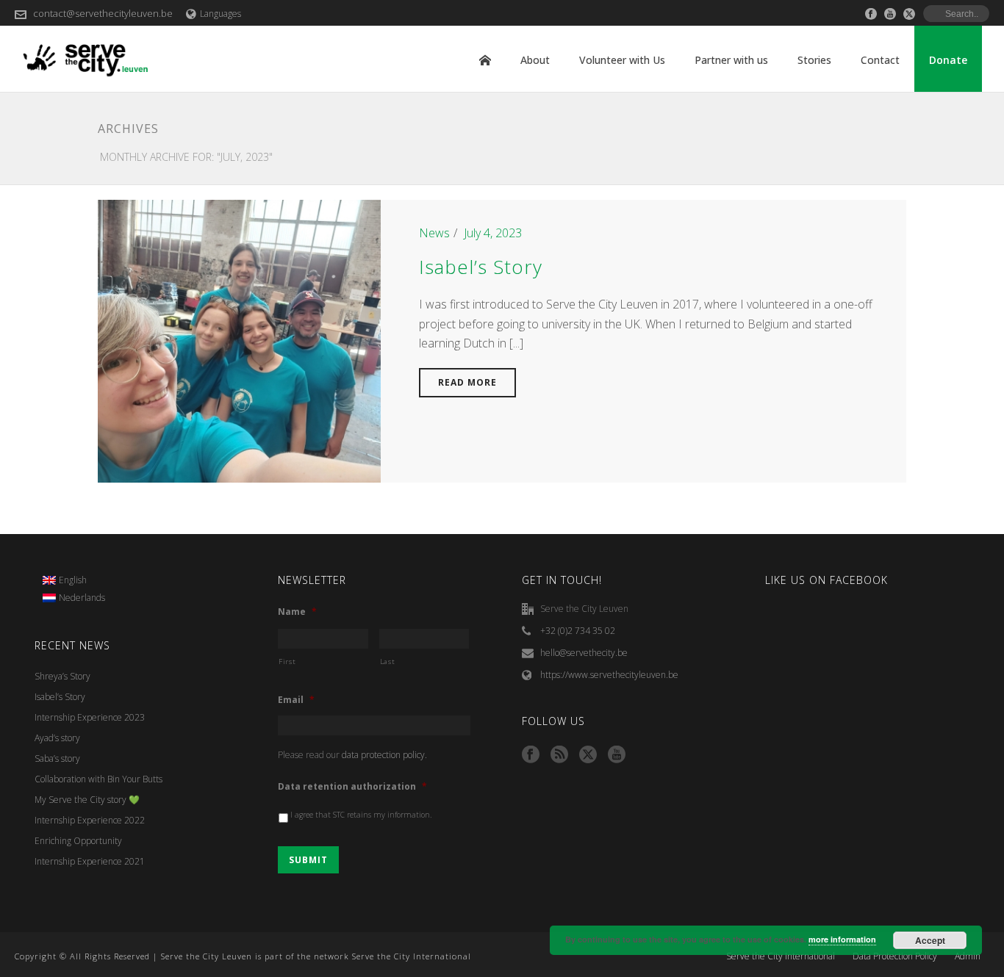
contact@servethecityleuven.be (103, 13)
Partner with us (731, 60)
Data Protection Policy (895, 956)
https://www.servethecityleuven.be (609, 674)
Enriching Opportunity (78, 840)
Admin (967, 956)
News (434, 233)
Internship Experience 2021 (90, 861)
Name (297, 612)
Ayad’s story (57, 738)
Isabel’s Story (480, 266)
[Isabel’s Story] (239, 340)
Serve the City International (780, 956)
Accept (930, 940)
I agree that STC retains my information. (361, 815)
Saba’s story (57, 758)
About (535, 60)
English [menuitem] (73, 580)
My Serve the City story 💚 (87, 799)
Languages (220, 13)
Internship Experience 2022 (90, 820)
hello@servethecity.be (584, 652)
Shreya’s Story (62, 676)
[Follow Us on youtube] (616, 755)
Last (387, 661)
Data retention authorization (352, 787)
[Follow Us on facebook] (530, 755)
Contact (880, 60)
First (287, 661)
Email (296, 700)
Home (485, 60)
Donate (948, 60)
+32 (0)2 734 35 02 (577, 630)
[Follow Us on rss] (559, 755)
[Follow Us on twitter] (588, 755)
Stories (814, 60)
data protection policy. (384, 755)
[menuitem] (74, 580)
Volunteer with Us (622, 60)
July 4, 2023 (493, 233)
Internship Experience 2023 (90, 717)
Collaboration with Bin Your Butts (98, 779)
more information (842, 939)
